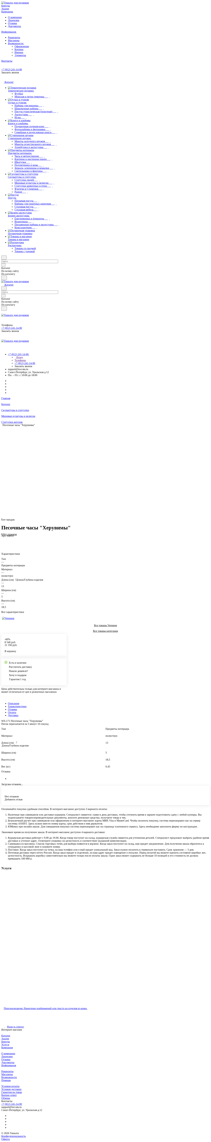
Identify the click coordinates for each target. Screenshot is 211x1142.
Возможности (16, 43)
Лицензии (13, 20)
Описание (13, 703)
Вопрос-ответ (9, 1095)
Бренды (5, 1041)
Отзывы (12, 23)
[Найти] (4, 278)
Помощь (6, 1080)
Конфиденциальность (13, 1136)
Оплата (12, 712)
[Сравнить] (3, 542)
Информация (8, 1065)
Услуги (5, 1044)
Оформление (22, 46)
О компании (15, 17)
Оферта (5, 1139)
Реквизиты (14, 37)
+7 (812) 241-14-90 (11, 69)
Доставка (13, 715)
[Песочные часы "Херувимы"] (121, 472)
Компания (7, 1047)
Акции (5, 1038)
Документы (14, 26)
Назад (19, 357)
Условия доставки (11, 1089)
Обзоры (5, 1098)
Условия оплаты (10, 1086)
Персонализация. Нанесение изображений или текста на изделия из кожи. (45, 1008)
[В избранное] (2, 539)
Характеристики (17, 706)
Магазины (13, 40)
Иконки (19, 52)
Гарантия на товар (11, 1092)
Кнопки (19, 49)
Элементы (20, 55)
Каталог (5, 1035)
